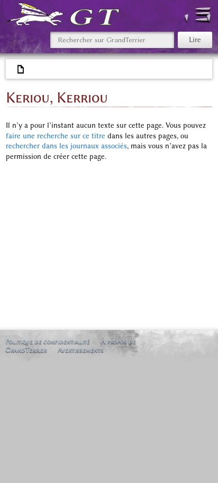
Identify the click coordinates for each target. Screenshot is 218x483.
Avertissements (81, 350)
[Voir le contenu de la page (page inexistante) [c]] (21, 69)
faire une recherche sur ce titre (55, 135)
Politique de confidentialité (47, 341)
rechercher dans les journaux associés (66, 145)
